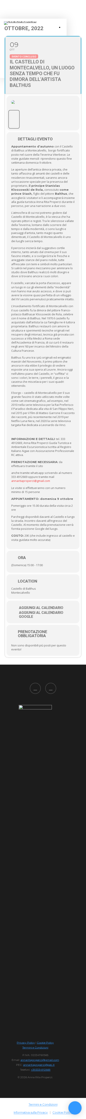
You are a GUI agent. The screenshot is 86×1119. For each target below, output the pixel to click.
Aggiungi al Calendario (41, 608)
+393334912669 (40, 1069)
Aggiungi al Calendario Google (41, 615)
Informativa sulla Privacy (31, 1112)
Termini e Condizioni (35, 1047)
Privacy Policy (26, 1042)
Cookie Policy (45, 1042)
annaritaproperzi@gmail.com (30, 481)
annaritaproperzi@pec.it (39, 1064)
